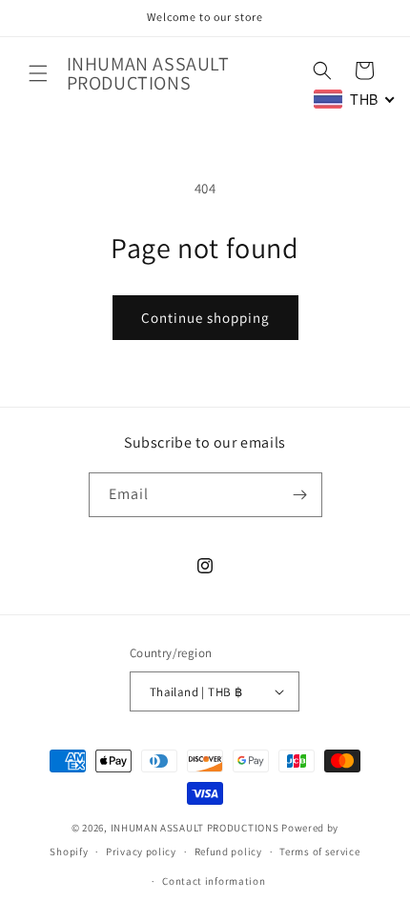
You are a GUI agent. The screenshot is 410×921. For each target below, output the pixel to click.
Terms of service (319, 851)
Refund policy (228, 851)
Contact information (213, 881)
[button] (38, 73)
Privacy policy (141, 851)
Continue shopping (205, 318)
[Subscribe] (300, 494)
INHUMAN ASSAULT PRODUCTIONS (195, 827)
